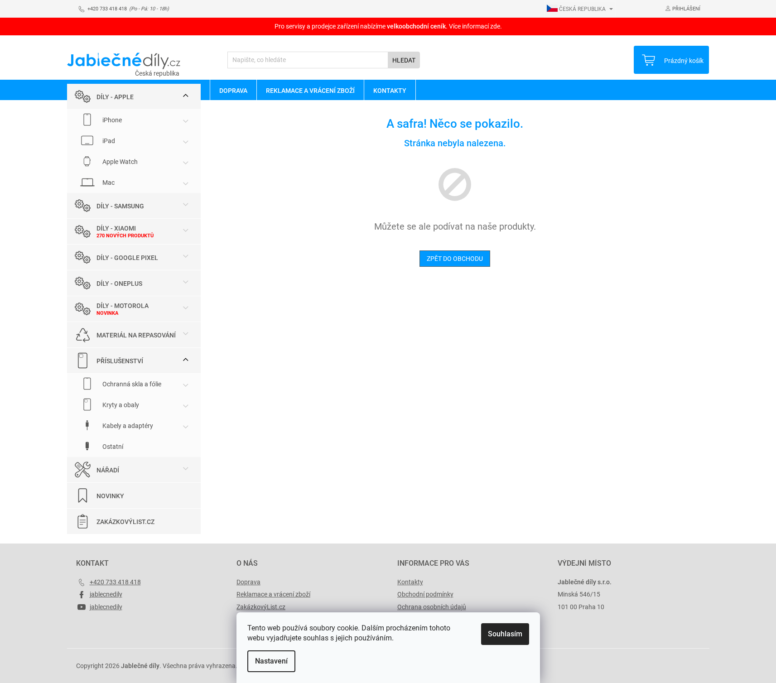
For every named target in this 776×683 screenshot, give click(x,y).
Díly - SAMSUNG (120, 206)
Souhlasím (505, 634)
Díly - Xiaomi (116, 228)
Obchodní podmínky (425, 594)
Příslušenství (119, 361)
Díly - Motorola (122, 305)
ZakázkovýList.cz (125, 521)
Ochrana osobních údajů (431, 607)
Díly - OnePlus (119, 283)
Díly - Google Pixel (127, 257)
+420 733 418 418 (115, 582)
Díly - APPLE (115, 97)
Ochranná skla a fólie (131, 384)
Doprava (248, 582)
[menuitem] (233, 90)
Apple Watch (119, 161)
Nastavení (271, 661)
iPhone (111, 120)
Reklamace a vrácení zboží (273, 594)
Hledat (403, 60)
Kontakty (410, 582)
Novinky (110, 496)
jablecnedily (106, 594)
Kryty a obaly (120, 405)
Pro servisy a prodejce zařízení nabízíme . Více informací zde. (388, 26)
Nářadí (107, 470)
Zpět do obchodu (455, 258)
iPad (108, 140)
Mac (108, 182)
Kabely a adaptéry (127, 425)
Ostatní (112, 446)
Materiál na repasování (136, 335)
